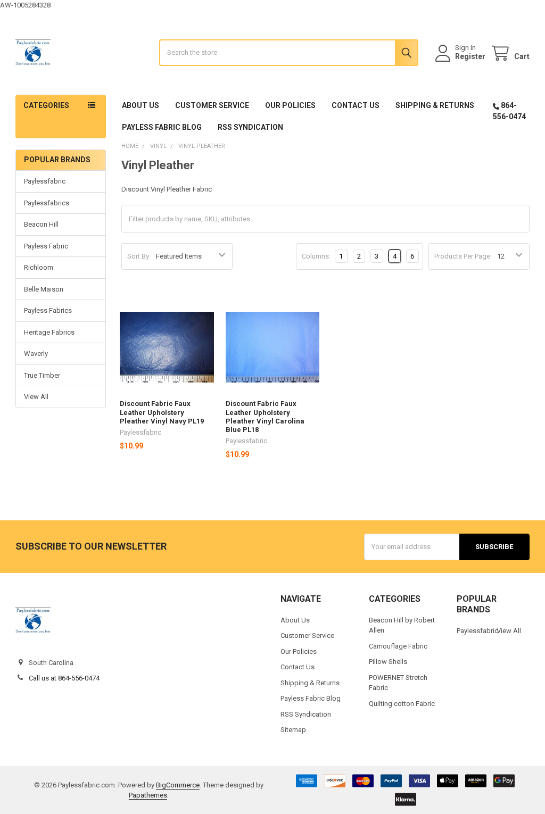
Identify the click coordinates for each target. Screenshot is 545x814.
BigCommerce (178, 785)
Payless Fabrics (48, 310)
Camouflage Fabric (398, 646)
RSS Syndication (250, 127)
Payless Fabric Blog (162, 127)
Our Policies (290, 105)
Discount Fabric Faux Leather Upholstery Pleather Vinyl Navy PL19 (162, 412)
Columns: (316, 256)
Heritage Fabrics (49, 332)
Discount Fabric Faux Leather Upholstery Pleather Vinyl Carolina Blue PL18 (265, 417)
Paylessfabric (44, 181)
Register (470, 56)
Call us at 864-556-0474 (64, 678)
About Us (140, 105)
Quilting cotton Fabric (402, 704)
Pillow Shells (388, 662)
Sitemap (293, 730)
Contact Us (355, 105)
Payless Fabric (46, 246)
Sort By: (139, 256)
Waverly (36, 354)
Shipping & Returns (434, 105)
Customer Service (212, 105)
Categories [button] (46, 105)
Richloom (38, 267)
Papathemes (148, 795)
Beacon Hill (41, 224)
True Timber (42, 375)
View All (36, 397)
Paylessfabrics (46, 203)
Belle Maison (43, 289)
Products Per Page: (463, 256)
